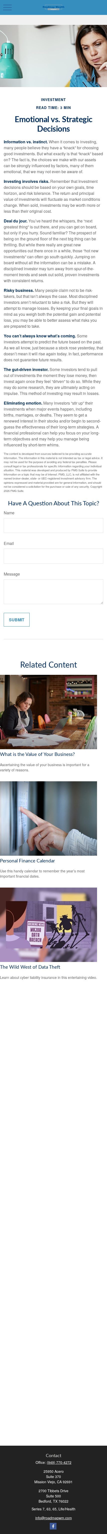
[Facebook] (53, 1526)
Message (12, 574)
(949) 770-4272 (59, 1462)
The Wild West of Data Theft (30, 967)
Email (9, 543)
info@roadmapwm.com (53, 1517)
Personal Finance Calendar (27, 861)
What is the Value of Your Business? (37, 754)
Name (9, 513)
